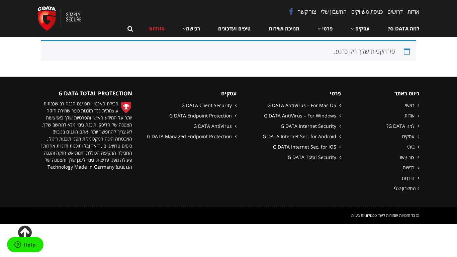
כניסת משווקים (367, 11)
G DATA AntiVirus (213, 126)
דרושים (395, 11)
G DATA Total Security (313, 157)
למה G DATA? (401, 126)
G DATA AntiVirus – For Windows (301, 115)
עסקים (409, 136)
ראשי (410, 105)
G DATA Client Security (207, 105)
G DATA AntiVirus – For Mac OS (302, 105)
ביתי (411, 147)
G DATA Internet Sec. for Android (300, 136)
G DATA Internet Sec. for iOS (305, 147)
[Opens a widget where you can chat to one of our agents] (25, 245)
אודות (413, 11)
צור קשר (307, 11)
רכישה (409, 167)
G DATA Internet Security (309, 126)
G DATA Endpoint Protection (201, 115)
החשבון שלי (334, 11)
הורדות (409, 178)
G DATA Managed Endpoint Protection (190, 136)
